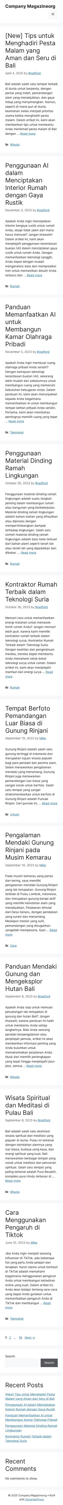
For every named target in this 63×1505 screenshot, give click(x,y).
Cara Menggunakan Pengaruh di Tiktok (25, 1223)
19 (21, 1337)
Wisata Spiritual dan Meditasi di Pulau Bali (27, 1105)
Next (30, 1337)
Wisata (15, 144)
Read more (28, 133)
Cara (13, 945)
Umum (14, 814)
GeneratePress (34, 1499)
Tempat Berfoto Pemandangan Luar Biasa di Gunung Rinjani (27, 719)
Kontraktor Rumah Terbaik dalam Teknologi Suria (31, 592)
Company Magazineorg (30, 6)
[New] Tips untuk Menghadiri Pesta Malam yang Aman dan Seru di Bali (30, 50)
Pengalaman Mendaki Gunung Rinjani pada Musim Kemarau (29, 846)
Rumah (15, 286)
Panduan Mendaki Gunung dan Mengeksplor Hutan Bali (31, 977)
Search (10, 1356)
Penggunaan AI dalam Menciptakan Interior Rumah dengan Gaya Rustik (26, 184)
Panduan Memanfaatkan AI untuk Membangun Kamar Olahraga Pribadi (30, 325)
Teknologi (16, 432)
